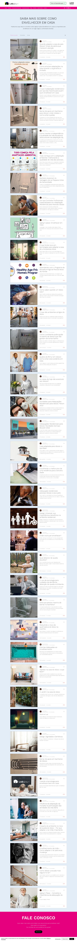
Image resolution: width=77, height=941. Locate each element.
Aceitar (71, 939)
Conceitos (22, 35)
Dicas (28, 35)
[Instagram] (64, 8)
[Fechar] (75, 939)
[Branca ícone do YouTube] (68, 8)
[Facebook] (66, 8)
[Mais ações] (64, 41)
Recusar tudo (65, 939)
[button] (65, 35)
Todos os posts (14, 35)
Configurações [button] (58, 939)
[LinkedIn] (70, 8)
